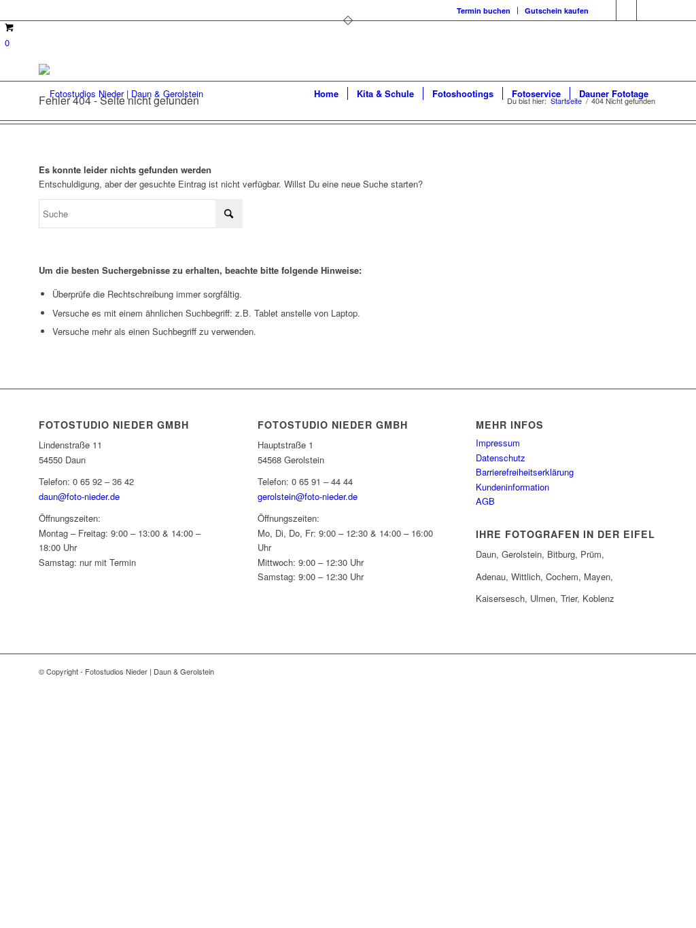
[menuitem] (484, 10)
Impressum (498, 442)
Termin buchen (483, 10)
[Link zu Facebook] (606, 10)
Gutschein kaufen (557, 10)
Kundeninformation (512, 486)
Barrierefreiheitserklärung (525, 471)
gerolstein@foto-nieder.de (308, 496)
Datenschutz (500, 457)
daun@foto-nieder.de (79, 496)
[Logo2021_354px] (121, 94)
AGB (485, 501)
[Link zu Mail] (647, 10)
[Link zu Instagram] (626, 10)
